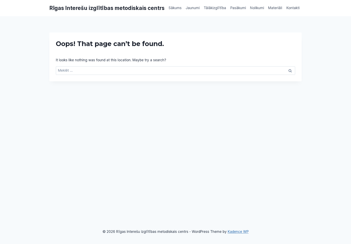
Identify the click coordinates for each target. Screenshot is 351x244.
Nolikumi (257, 8)
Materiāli (275, 8)
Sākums (175, 8)
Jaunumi (193, 8)
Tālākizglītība (215, 8)
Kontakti (293, 8)
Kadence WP (238, 232)
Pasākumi (238, 8)
